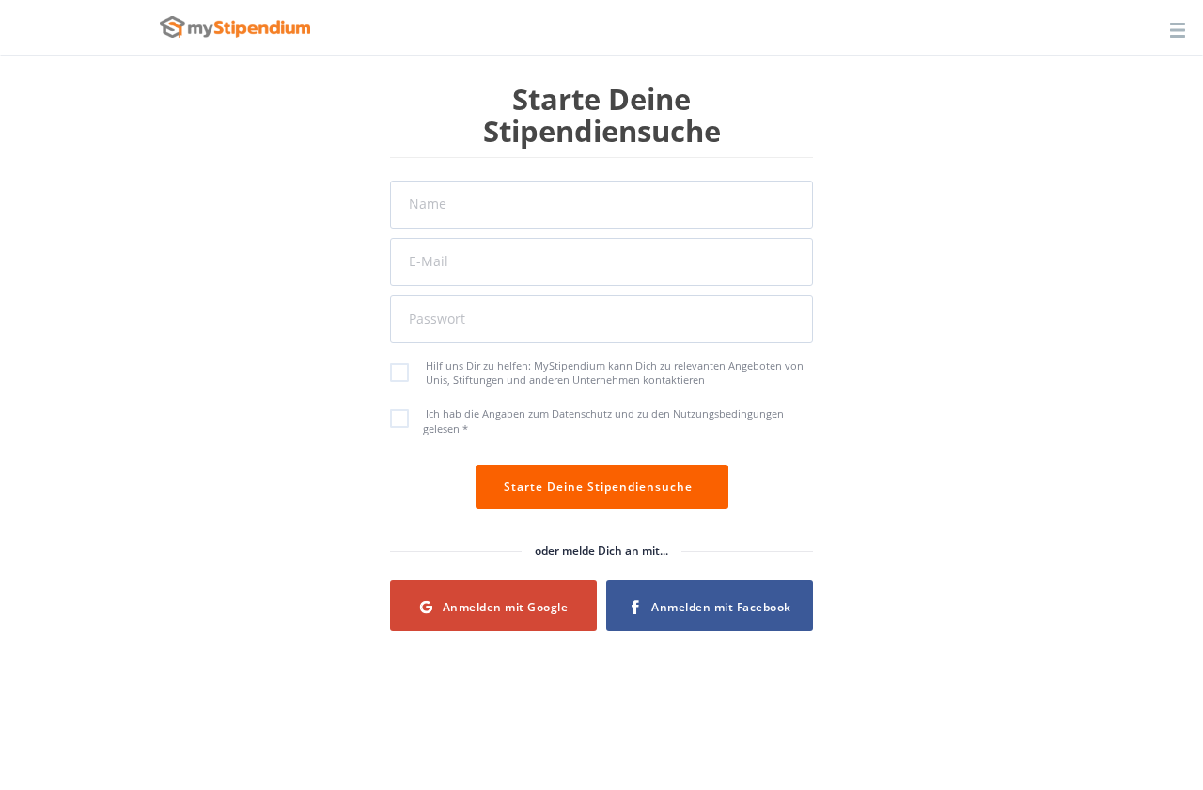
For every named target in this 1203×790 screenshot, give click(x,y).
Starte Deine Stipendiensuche (602, 487)
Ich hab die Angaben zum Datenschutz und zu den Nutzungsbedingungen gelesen (603, 420)
